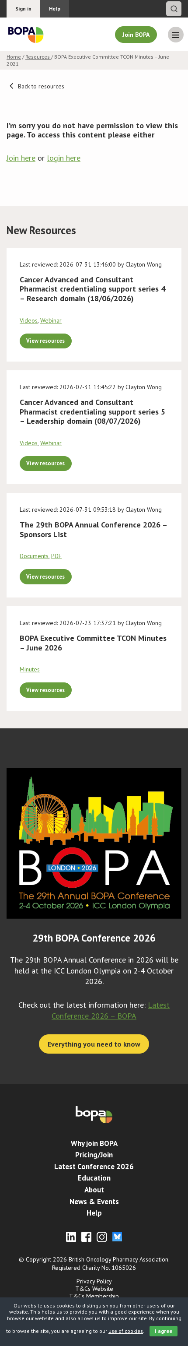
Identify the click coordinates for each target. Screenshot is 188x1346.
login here (63, 158)
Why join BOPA (94, 1143)
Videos (29, 320)
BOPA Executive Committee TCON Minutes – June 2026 (93, 643)
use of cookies (125, 1331)
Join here (21, 158)
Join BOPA (136, 35)
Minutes (30, 669)
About (94, 1190)
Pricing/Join (94, 1155)
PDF (56, 556)
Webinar (51, 320)
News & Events (94, 1201)
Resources (38, 56)
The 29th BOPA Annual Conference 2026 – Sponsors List (93, 529)
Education (94, 1178)
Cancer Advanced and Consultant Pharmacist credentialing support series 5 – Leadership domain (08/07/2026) (92, 411)
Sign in (23, 8)
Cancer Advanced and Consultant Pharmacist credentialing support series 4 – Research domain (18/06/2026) (92, 288)
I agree (163, 1331)
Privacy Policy (94, 1281)
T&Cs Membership (94, 1296)
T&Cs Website (94, 1289)
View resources (45, 340)
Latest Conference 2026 (94, 1166)
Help (54, 8)
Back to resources (40, 86)
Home (14, 56)
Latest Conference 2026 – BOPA (111, 1010)
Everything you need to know (94, 1044)
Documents (34, 556)
